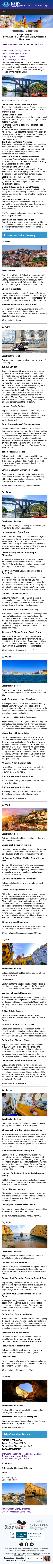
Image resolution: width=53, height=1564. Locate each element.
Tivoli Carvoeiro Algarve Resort (15, 1458)
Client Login (43, 5)
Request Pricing (23, 5)
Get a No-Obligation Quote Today (16, 1511)
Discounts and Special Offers (14, 53)
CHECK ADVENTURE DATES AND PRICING (22, 44)
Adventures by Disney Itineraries (16, 50)
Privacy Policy (20, 1558)
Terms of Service (9, 1558)
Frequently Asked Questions (14, 56)
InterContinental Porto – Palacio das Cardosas (22, 1453)
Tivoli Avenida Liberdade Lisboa (16, 1456)
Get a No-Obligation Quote (13, 59)
